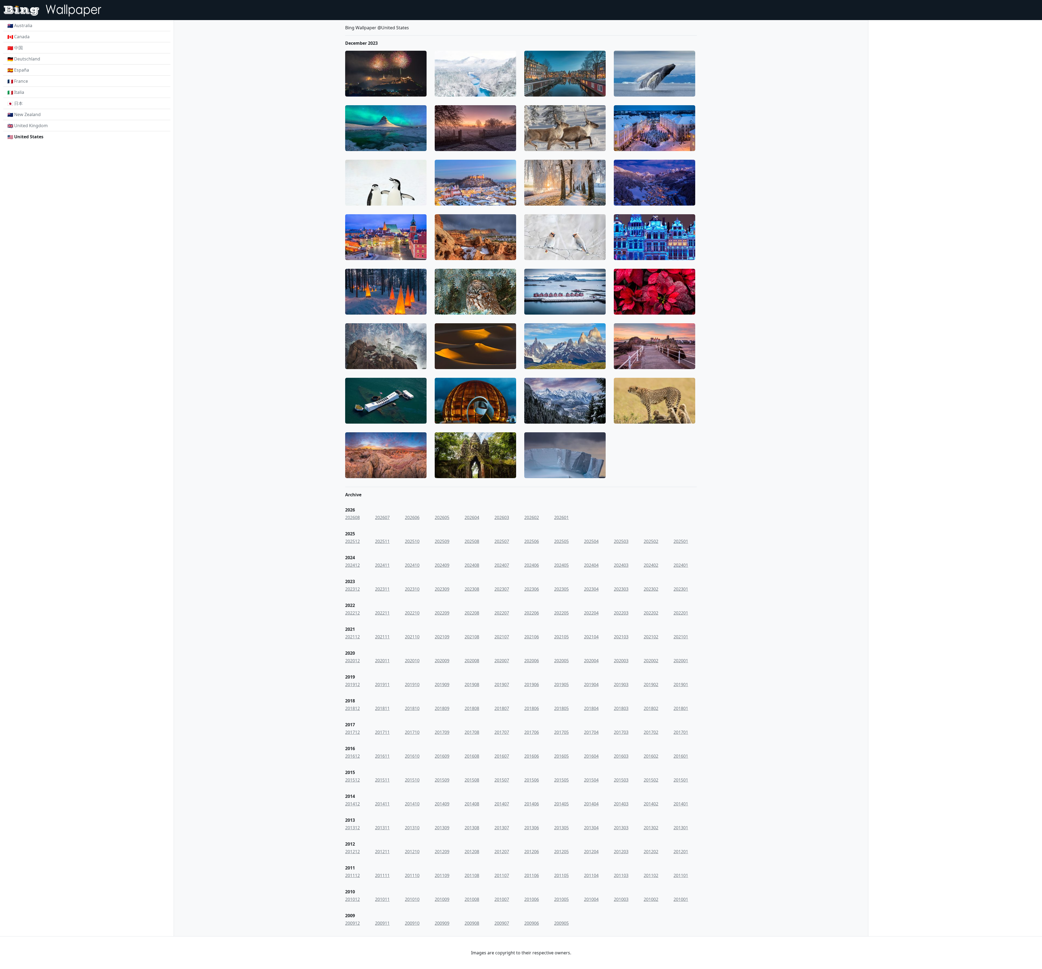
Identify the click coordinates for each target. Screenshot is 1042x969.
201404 (591, 804)
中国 (18, 48)
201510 (412, 780)
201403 (621, 804)
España (21, 70)
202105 (561, 637)
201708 (472, 732)
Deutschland (27, 59)
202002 (651, 661)
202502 (651, 541)
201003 (621, 899)
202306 (531, 589)
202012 (352, 661)
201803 (621, 708)
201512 (352, 780)
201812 (352, 708)
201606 (531, 756)
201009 (442, 899)
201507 (501, 780)
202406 (531, 565)
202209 (442, 613)
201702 (651, 732)
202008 (472, 661)
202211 (382, 613)
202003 (621, 661)
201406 (531, 804)
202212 (352, 613)
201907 (501, 684)
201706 (531, 732)
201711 (382, 732)
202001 (681, 661)
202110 (412, 637)
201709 (442, 732)
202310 (412, 589)
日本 (18, 103)
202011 (382, 661)
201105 (561, 875)
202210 (412, 613)
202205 (561, 613)
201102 (651, 875)
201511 (382, 780)
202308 (472, 589)
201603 (621, 756)
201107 (501, 875)
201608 (472, 756)
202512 (352, 541)
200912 (352, 923)
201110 (412, 875)
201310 (412, 828)
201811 (382, 708)
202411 (382, 565)
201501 (681, 780)
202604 (472, 517)
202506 (531, 541)
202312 (352, 589)
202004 (591, 661)
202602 (531, 517)
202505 (561, 541)
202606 (412, 517)
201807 (501, 708)
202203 (621, 613)
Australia (23, 25)
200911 (382, 923)
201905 (561, 684)
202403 (621, 565)
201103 (621, 875)
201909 (442, 684)
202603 (501, 517)
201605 (561, 756)
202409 (442, 565)
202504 (591, 541)
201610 (412, 756)
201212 (352, 852)
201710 (412, 732)
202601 (561, 517)
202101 (681, 637)
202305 (561, 589)
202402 (651, 565)
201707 (501, 732)
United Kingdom (31, 126)
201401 (681, 804)
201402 (651, 804)
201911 (382, 684)
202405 (561, 565)
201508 (472, 780)
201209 (442, 852)
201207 (501, 852)
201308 (472, 828)
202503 (621, 541)
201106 (531, 875)
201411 (382, 804)
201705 (561, 732)
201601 (681, 756)
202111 (382, 637)
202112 (352, 637)
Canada (22, 37)
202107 (501, 637)
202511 (382, 541)
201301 (681, 828)
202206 (531, 613)
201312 (352, 828)
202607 (382, 517)
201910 (412, 684)
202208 (472, 613)
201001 (681, 899)
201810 (412, 708)
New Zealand (27, 114)
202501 (681, 541)
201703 (621, 732)
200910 (412, 923)
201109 (442, 875)
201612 (352, 756)
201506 (531, 780)
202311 (382, 589)
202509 (442, 541)
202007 (501, 661)
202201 (681, 613)
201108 (472, 875)
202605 (442, 517)
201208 (472, 852)
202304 (591, 589)
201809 (442, 708)
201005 (561, 899)
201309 (442, 828)
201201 (681, 852)
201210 (412, 852)
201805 (561, 708)
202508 (472, 541)
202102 (651, 637)
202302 (651, 589)
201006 (531, 899)
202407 (501, 565)
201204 (591, 852)
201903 (621, 684)
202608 (352, 517)
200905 (561, 923)
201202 (651, 852)
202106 (531, 637)
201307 (501, 828)
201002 (651, 899)
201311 (382, 828)
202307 (501, 589)
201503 (621, 780)
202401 (681, 565)
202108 (472, 637)
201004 (591, 899)
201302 (651, 828)
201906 (531, 684)
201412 (352, 804)
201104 (591, 875)
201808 (472, 708)
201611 (382, 756)
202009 (442, 661)
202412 (352, 565)
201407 (501, 804)
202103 (621, 637)
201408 (472, 804)
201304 (591, 828)
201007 (501, 899)
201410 (412, 804)
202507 (501, 541)
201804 (591, 708)
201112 (352, 875)
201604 (591, 756)
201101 (681, 875)
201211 (382, 852)
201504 (591, 780)
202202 (651, 613)
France (21, 81)
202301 (681, 589)
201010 (412, 899)
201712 (352, 732)
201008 (472, 899)
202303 (621, 589)
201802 (651, 708)
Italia (19, 92)
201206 (531, 852)
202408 (472, 565)
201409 (442, 804)
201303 (621, 828)
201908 (472, 684)
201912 (352, 684)
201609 (442, 756)
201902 (651, 684)
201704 (591, 732)
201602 (651, 756)
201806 (531, 708)
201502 (651, 780)
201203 (621, 852)
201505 (561, 780)
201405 (561, 804)
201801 (681, 708)
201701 (681, 732)
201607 (501, 756)
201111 (382, 875)
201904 (591, 684)
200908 (472, 923)
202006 (531, 661)
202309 (442, 589)
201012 (352, 899)
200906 (531, 923)
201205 (561, 852)
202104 (591, 637)
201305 (561, 828)
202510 (412, 541)
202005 (561, 661)
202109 (442, 637)
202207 (501, 613)
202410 (412, 565)
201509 (442, 780)
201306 (531, 828)
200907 (501, 923)
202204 (591, 613)
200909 (442, 923)
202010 (412, 661)
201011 (382, 899)
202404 (591, 565)
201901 (681, 684)
